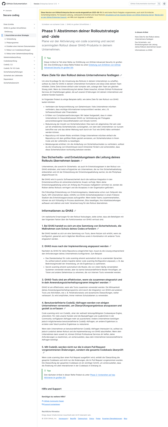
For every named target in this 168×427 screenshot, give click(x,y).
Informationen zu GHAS (57, 210)
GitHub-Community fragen (54, 401)
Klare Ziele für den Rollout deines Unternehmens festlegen (80, 75)
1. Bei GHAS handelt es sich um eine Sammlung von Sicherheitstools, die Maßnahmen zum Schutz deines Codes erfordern (81, 227)
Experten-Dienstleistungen (112, 418)
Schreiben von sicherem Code (53, 24)
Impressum (63, 418)
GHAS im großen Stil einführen (78, 24)
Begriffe (73, 418)
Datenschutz (82, 418)
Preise (98, 418)
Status (91, 418)
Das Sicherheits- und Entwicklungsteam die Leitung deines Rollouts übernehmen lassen (81, 159)
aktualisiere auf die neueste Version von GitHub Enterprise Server (129, 15)
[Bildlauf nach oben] (163, 422)
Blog (125, 418)
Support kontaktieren (52, 404)
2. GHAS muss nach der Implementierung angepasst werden (75, 246)
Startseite (8, 10)
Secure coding (11, 15)
